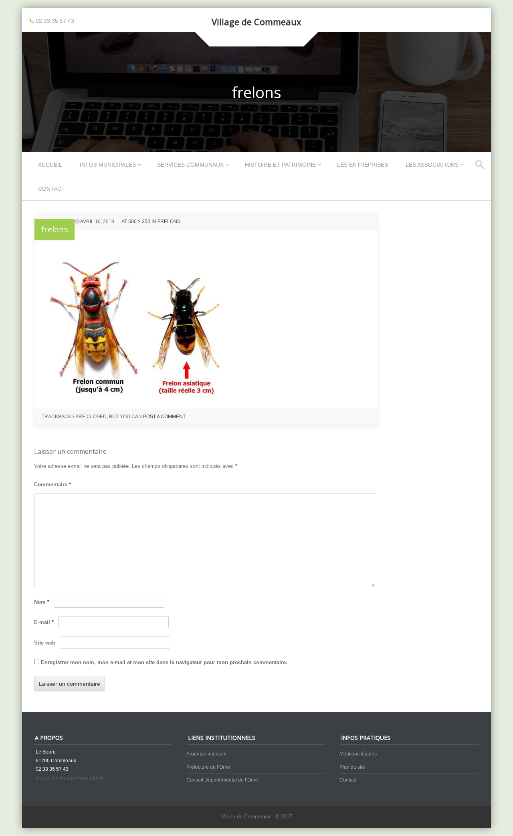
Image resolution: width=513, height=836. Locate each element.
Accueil (50, 164)
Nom (41, 602)
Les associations (432, 164)
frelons (169, 221)
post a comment (164, 416)
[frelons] (143, 394)
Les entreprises (362, 164)
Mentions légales (358, 754)
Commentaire (52, 484)
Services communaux (190, 164)
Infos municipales (108, 164)
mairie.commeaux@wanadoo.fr (70, 778)
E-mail (44, 622)
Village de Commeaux (256, 22)
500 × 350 (139, 221)
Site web (44, 643)
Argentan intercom (206, 754)
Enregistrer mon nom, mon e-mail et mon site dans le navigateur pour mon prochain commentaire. (164, 662)
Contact (51, 188)
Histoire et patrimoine (280, 164)
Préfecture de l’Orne (208, 767)
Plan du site (352, 767)
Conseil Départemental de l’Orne (222, 780)
